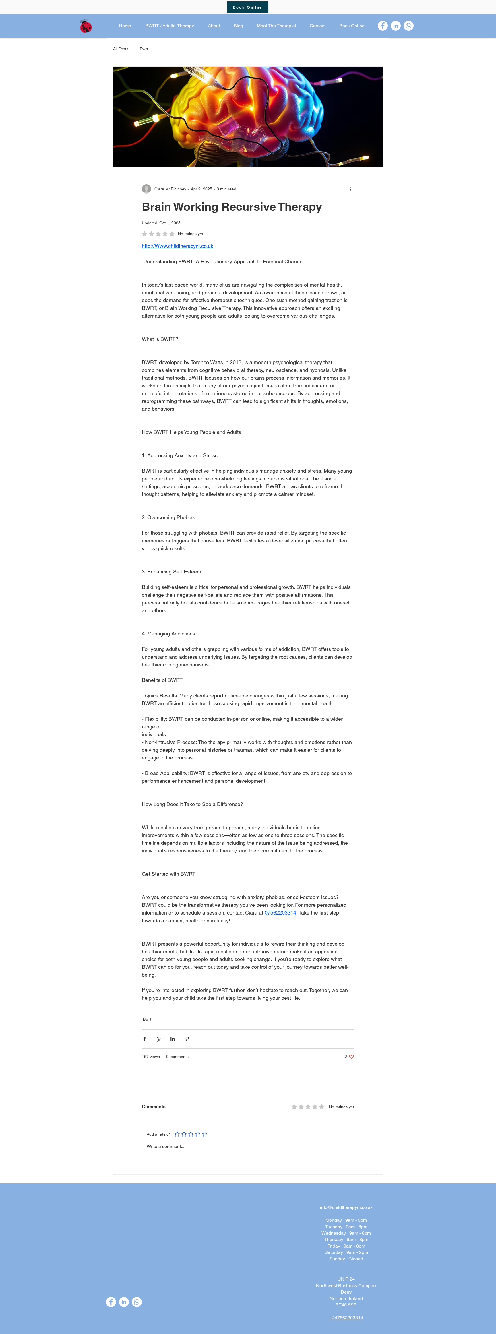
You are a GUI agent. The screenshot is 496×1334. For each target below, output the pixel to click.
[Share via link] (186, 1039)
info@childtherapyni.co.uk (346, 1207)
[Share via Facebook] (144, 1039)
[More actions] (350, 188)
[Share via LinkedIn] (172, 1039)
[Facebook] (383, 26)
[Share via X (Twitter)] (158, 1039)
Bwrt (144, 49)
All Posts (120, 49)
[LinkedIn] (396, 26)
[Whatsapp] (409, 26)
